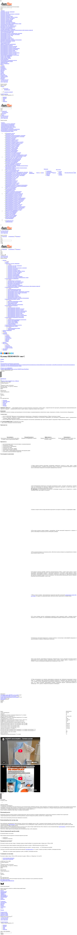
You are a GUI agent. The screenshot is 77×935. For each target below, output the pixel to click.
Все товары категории (5, 879)
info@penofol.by (4, 94)
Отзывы (4, 403)
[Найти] (1, 9)
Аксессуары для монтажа (8, 859)
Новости (2, 904)
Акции (1, 898)
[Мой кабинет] (1, 237)
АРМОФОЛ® (3, 894)
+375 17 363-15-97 (4, 81)
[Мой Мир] (4, 353)
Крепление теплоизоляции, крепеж (15, 301)
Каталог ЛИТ (3, 698)
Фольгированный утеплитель (14, 307)
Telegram (4, 98)
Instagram (5, 97)
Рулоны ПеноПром (25, 369)
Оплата (4, 404)
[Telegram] (13, 353)
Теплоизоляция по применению (14, 280)
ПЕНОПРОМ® (3, 897)
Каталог (7, 262)
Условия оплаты (3, 912)
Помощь (2, 909)
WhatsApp (5, 101)
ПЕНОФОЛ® (3, 378)
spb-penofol (2, 699)
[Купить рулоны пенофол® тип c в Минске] (9, 380)
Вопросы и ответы (4, 915)
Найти (2, 933)
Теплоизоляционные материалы (14, 289)
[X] (6, 353)
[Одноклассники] (3, 353)
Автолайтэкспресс (29, 849)
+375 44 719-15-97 (4, 79)
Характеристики (6, 401)
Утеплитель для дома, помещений (15, 265)
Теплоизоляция (3, 891)
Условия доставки (4, 913)
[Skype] (11, 353)
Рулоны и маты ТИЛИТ (5, 369)
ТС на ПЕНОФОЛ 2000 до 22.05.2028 (8, 696)
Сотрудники (3, 906)
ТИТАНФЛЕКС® (4, 895)
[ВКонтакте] (1, 353)
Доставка (5, 405)
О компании (3, 901)
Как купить (7, 345)
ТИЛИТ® (2, 893)
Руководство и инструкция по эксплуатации (9, 697)
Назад (7, 261)
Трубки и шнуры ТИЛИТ (15, 369)
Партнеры (2, 903)
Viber (4, 99)
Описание (5, 400)
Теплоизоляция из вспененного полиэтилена (17, 319)
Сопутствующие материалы (8, 858)
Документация (3, 902)
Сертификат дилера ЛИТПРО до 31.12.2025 (9, 694)
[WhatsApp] (9, 353)
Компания (7, 335)
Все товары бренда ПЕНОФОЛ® (7, 880)
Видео (5, 402)
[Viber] (8, 353)
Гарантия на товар (4, 914)
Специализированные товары (14, 328)
